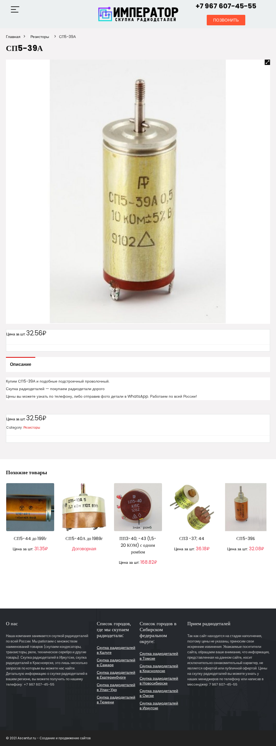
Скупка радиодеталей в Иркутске (159, 705)
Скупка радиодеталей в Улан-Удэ (116, 687)
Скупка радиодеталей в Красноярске (159, 668)
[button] (226, 20)
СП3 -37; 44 (191, 538)
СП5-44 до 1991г (30, 538)
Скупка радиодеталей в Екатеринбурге (116, 675)
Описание (20, 364)
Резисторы (39, 36)
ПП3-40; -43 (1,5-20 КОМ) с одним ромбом (137, 545)
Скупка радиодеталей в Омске (159, 693)
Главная (13, 36)
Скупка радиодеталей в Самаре (116, 662)
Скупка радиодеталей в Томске (159, 656)
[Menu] (15, 10)
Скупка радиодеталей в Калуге (116, 650)
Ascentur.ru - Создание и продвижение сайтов (54, 738)
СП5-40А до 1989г (84, 538)
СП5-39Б (245, 538)
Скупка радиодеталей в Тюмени (116, 700)
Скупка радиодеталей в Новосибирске (159, 681)
